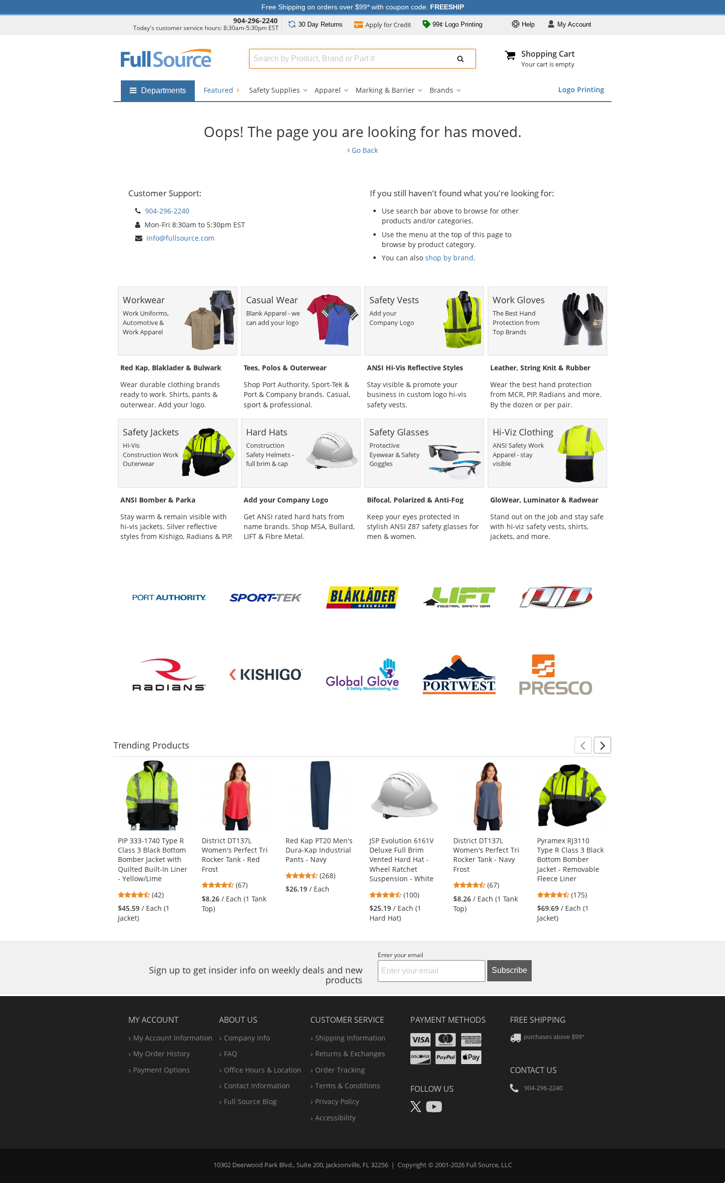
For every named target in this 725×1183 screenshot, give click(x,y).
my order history (161, 1053)
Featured (219, 90)
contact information (257, 1085)
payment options (161, 1070)
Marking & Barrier (385, 90)
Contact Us (533, 1070)
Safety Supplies (274, 90)
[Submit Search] (460, 58)
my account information (173, 1037)
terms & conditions (347, 1085)
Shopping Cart (548, 53)
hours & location (262, 1070)
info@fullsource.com (180, 238)
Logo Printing (581, 89)
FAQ (230, 1053)
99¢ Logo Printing (456, 24)
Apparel (328, 90)
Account (574, 24)
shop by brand (449, 257)
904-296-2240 (255, 20)
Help (527, 24)
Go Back (364, 150)
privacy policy (337, 1101)
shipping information (350, 1037)
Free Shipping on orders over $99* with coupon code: (362, 7)
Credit (388, 24)
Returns (320, 24)
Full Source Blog (250, 1101)
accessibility (335, 1117)
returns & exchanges (350, 1053)
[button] (583, 745)
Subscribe (509, 970)
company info (247, 1037)
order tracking (340, 1070)
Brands (441, 90)
